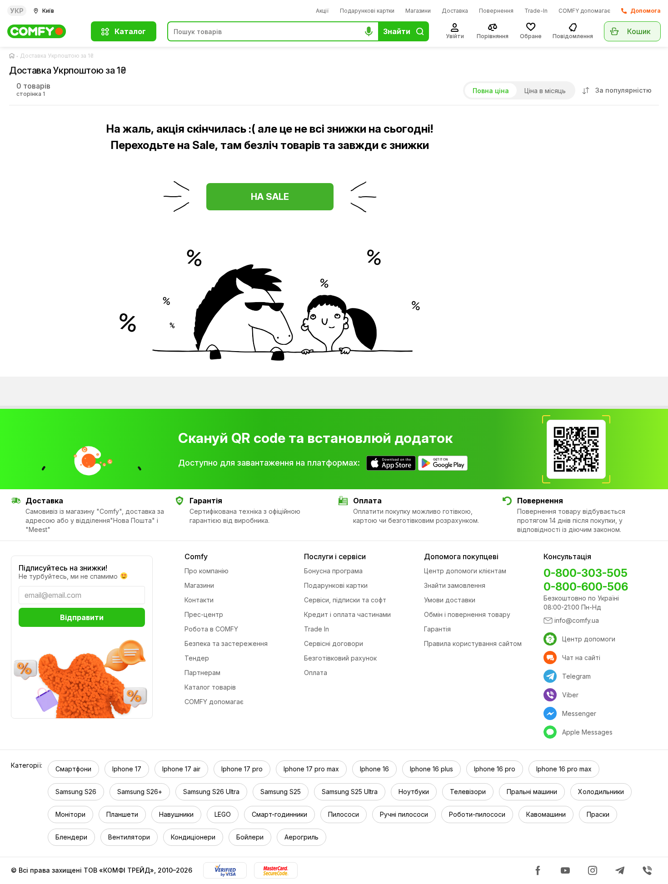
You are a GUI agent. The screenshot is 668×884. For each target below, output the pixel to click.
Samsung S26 (75, 791)
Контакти (199, 600)
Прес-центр (203, 614)
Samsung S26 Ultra (211, 791)
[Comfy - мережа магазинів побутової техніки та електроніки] (43, 31)
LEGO (222, 814)
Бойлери (250, 837)
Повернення (496, 10)
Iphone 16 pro (494, 769)
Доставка (455, 10)
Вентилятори (129, 837)
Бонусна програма (333, 571)
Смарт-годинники (279, 814)
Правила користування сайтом (473, 643)
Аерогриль (301, 837)
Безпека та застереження (226, 643)
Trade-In (536, 10)
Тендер (196, 658)
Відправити (82, 617)
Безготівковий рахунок (340, 658)
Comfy (196, 556)
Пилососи (343, 814)
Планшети (122, 814)
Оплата (315, 672)
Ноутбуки (414, 791)
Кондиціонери (193, 837)
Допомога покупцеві (461, 556)
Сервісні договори (333, 643)
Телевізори (468, 791)
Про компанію (206, 571)
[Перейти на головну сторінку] (13, 56)
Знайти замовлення (454, 585)
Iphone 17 (126, 769)
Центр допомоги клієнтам (465, 571)
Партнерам (202, 672)
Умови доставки (449, 600)
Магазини (418, 10)
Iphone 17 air (181, 769)
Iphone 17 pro (242, 769)
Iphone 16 (374, 769)
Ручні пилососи (404, 814)
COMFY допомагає (584, 10)
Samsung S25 (280, 791)
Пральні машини (532, 791)
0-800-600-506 (585, 586)
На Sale (270, 196)
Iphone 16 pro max (564, 769)
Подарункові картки (367, 10)
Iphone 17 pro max (311, 769)
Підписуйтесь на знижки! (63, 567)
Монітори (70, 814)
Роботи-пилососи (477, 814)
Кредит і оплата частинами (347, 614)
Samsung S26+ (139, 791)
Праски (598, 814)
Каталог (130, 31)
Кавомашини (546, 814)
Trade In (316, 629)
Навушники (176, 814)
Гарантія (437, 629)
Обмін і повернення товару (467, 614)
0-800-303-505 (585, 573)
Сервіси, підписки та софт (345, 600)
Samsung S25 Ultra (350, 791)
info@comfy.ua (576, 620)
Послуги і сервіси (335, 556)
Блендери (71, 837)
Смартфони (73, 769)
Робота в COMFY (211, 629)
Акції (322, 10)
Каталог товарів (210, 687)
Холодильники (601, 791)
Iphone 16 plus (431, 769)
